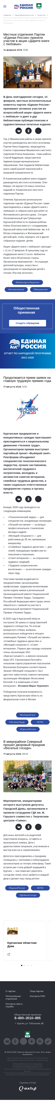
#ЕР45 (40, 722)
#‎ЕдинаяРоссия (28, 729)
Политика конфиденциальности (28, 1066)
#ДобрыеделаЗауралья (27, 282)
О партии (10, 991)
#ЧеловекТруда (17, 722)
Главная (7, 15)
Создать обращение (27, 323)
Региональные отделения (13, 997)
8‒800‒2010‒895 (27, 1018)
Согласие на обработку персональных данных (27, 1074)
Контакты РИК (37, 996)
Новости (41, 15)
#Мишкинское (41, 289)
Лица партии (36, 991)
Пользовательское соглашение (27, 1064)
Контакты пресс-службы (14, 1005)
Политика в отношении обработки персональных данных (27, 1070)
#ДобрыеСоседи (28, 895)
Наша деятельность (24, 15)
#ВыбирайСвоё (27, 715)
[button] (21, 965)
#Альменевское (16, 289)
